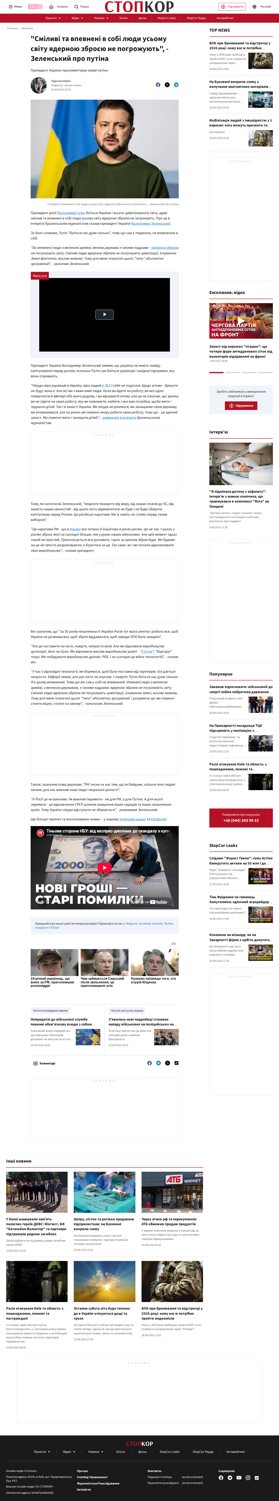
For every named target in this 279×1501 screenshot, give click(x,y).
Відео (75, 18)
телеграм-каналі (132, 819)
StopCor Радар (196, 18)
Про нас (82, 1471)
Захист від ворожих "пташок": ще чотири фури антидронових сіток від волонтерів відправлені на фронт (240, 351)
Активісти (84, 1490)
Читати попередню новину (50, 1010)
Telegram (131, 923)
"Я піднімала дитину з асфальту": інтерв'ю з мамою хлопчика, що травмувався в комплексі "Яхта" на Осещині (239, 499)
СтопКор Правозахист (92, 1477)
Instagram (41, 928)
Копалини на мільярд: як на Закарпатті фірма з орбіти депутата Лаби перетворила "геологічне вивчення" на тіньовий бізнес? (239, 942)
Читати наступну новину (127, 1010)
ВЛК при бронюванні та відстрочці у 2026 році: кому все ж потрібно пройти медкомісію (172, 1313)
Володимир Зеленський (150, 223)
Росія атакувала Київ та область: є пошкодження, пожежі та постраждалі (35, 1313)
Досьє (142, 18)
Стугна (146, 651)
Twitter (168, 923)
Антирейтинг (225, 18)
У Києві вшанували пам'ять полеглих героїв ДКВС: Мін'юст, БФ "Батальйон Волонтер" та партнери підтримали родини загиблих (36, 1227)
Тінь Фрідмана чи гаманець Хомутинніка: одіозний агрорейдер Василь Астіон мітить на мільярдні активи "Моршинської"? (239, 905)
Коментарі (47, 1063)
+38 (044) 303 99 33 (241, 820)
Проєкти (51, 18)
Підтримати (236, 6)
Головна (12, 28)
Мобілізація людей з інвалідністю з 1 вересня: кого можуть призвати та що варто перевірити (240, 125)
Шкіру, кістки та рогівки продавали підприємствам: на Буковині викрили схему (104, 1224)
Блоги (123, 18)
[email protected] (42, 1493)
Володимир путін (71, 213)
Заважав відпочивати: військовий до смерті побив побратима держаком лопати (241, 691)
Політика (27, 28)
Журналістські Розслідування (98, 1484)
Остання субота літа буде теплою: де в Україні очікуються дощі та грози (102, 1313)
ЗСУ (107, 385)
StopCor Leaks (166, 18)
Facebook (158, 819)
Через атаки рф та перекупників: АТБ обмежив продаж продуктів (169, 1222)
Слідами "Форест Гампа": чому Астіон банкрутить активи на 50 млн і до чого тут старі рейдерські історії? (240, 863)
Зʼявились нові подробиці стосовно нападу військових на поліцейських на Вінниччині (141, 1024)
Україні (74, 529)
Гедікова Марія (61, 81)
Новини (99, 18)
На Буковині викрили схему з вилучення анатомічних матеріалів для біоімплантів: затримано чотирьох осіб (238, 89)
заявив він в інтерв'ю (119, 417)
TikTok (54, 928)
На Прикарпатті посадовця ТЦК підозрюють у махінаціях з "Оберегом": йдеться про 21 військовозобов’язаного (235, 733)
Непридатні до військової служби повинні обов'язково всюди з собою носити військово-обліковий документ (64, 1024)
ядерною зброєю (165, 247)
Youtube (157, 923)
